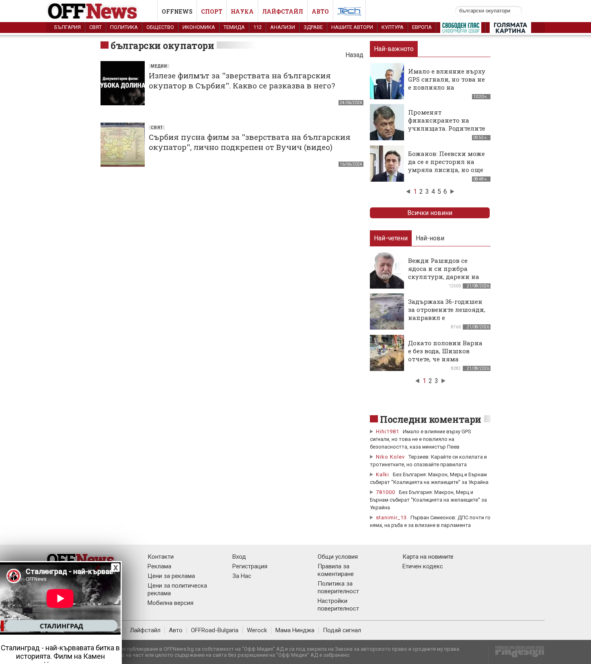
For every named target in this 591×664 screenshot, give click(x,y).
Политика (124, 27)
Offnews (177, 11)
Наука (242, 11)
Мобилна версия (170, 603)
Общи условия (338, 556)
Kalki (382, 474)
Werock (257, 630)
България (67, 27)
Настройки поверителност (338, 604)
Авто (320, 11)
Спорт (211, 11)
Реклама (159, 566)
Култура (393, 27)
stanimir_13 (391, 517)
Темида (234, 27)
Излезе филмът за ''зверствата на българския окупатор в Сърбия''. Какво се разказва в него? (242, 80)
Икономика (199, 27)
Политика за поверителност (338, 587)
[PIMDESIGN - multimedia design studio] (516, 654)
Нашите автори (352, 27)
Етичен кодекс (422, 566)
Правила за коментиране (336, 570)
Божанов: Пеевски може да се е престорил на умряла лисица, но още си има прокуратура (446, 166)
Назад (354, 55)
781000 (385, 492)
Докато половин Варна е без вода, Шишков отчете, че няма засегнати (445, 355)
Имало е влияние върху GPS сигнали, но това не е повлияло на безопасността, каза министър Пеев (446, 87)
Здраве (313, 27)
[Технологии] (349, 13)
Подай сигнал (342, 630)
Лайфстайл (282, 11)
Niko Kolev (390, 457)
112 (257, 27)
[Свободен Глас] (460, 29)
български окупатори (162, 45)
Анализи (282, 27)
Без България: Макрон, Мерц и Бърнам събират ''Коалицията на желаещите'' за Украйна (428, 499)
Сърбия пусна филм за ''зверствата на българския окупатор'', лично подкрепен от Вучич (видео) (250, 142)
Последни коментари (430, 419)
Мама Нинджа (294, 630)
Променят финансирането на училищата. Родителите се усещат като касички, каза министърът (447, 128)
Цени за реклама (171, 576)
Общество (160, 27)
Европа (422, 27)
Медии (159, 66)
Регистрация (249, 566)
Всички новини (429, 213)
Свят (95, 27)
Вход (239, 556)
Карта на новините (428, 556)
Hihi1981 (387, 431)
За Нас (241, 576)
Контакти (161, 556)
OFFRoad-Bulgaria (214, 630)
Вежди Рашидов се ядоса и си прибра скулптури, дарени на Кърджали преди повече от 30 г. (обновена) (443, 280)
